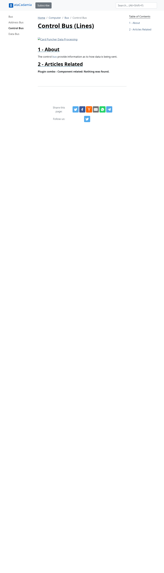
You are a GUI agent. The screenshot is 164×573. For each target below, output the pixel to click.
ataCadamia (23, 5)
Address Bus (16, 22)
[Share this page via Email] (96, 109)
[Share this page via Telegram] (109, 109)
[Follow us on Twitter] (87, 119)
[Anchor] (61, 49)
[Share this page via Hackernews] (89, 109)
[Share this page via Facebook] (82, 109)
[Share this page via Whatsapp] (102, 109)
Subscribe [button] (43, 5)
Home (41, 18)
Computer (55, 18)
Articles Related (142, 29)
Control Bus (16, 28)
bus (54, 56)
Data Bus (13, 34)
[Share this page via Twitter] (76, 109)
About (136, 23)
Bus (10, 16)
